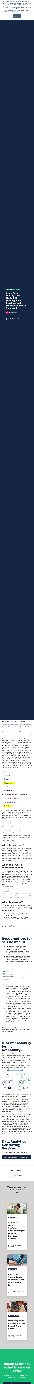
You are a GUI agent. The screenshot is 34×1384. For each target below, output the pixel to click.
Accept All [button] (17, 16)
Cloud (18, 289)
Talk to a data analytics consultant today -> (16, 1157)
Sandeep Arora (14, 312)
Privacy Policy (15, 11)
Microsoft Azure (10, 289)
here (10, 749)
